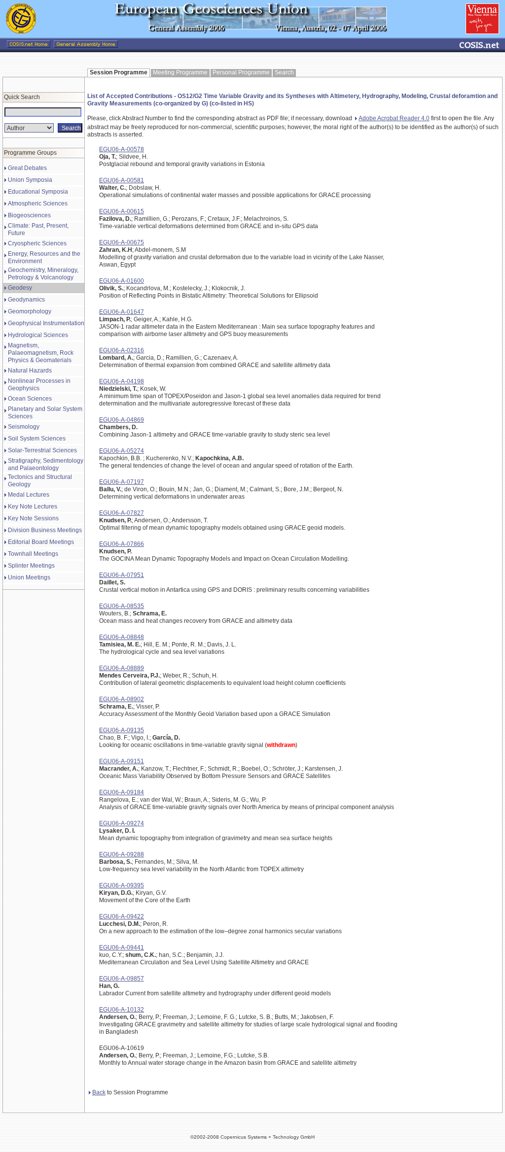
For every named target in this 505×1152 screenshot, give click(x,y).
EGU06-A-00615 (121, 211)
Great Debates (27, 168)
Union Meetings (29, 577)
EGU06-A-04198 (121, 381)
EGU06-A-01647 (121, 311)
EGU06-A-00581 (121, 180)
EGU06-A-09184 (121, 792)
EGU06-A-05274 (121, 450)
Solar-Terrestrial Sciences (42, 450)
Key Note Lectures (32, 506)
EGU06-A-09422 (121, 916)
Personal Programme (241, 72)
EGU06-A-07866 (121, 544)
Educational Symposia (38, 191)
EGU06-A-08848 (121, 637)
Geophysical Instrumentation (46, 323)
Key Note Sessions (33, 518)
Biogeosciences (29, 215)
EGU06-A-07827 (121, 512)
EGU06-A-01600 (121, 280)
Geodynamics (26, 299)
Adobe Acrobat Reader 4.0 (394, 118)
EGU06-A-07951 (121, 575)
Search (284, 72)
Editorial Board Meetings (41, 542)
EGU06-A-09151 (121, 761)
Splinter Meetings (31, 565)
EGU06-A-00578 (121, 149)
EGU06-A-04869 (121, 419)
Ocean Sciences (30, 398)
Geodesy (20, 287)
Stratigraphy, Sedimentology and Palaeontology (45, 464)
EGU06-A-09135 (121, 730)
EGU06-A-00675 (121, 242)
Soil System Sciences (37, 438)
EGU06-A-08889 (121, 668)
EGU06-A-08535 (121, 606)
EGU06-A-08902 (121, 699)
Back (99, 1092)
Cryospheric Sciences (37, 243)
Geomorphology (29, 311)
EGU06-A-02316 (121, 350)
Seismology (23, 426)
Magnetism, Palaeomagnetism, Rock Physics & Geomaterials (40, 353)
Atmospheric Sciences (38, 203)
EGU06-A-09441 (121, 947)
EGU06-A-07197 (121, 481)
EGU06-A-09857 (121, 978)
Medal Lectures (28, 494)
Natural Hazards (30, 370)
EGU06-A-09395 (121, 885)
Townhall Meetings (33, 553)
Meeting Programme (180, 72)
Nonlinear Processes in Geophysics (39, 384)
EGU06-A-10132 (121, 1009)
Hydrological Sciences (38, 335)
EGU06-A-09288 (121, 854)
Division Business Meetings (45, 530)
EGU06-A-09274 (121, 823)
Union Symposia (30, 179)
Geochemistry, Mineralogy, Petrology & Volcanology (43, 274)
